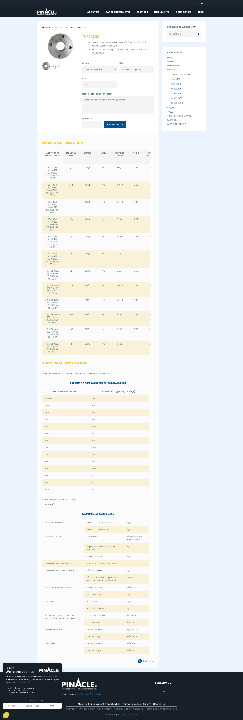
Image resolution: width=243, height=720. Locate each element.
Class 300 (176, 84)
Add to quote (115, 124)
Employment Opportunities (105, 704)
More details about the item (97, 93)
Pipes (169, 57)
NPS (121, 63)
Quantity (87, 118)
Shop (47, 27)
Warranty (71, 708)
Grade (85, 63)
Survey (147, 704)
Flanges (57, 27)
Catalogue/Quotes (117, 12)
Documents (161, 12)
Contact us (183, 12)
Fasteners (172, 120)
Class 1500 (176, 98)
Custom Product (176, 124)
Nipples (170, 61)
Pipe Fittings (173, 65)
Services (142, 12)
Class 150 (175, 79)
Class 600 (68, 27)
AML (84, 78)
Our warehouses (132, 704)
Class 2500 (177, 103)
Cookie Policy (104, 708)
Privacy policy (87, 708)
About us (93, 12)
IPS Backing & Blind (181, 74)
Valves (170, 107)
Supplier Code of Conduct (128, 708)
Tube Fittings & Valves (179, 116)
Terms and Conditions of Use (161, 708)
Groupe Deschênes (91, 694)
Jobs (200, 12)
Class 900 (176, 93)
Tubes (170, 111)
